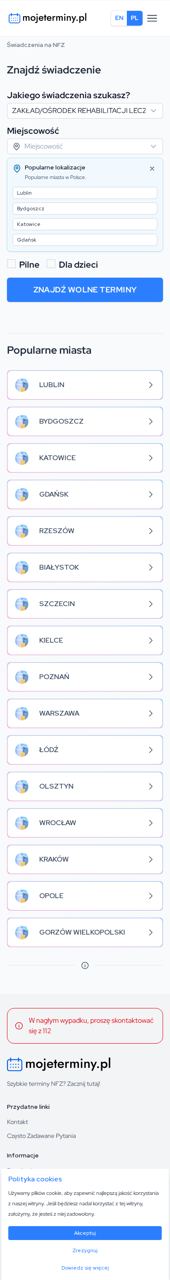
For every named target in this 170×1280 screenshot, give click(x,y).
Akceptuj (85, 1233)
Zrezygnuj (85, 1250)
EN (119, 18)
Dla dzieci (78, 264)
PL (135, 18)
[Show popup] (156, 111)
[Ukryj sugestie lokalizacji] (152, 168)
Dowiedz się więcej (85, 1267)
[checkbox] (11, 263)
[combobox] (85, 111)
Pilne (29, 264)
